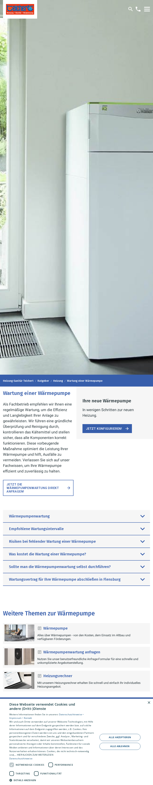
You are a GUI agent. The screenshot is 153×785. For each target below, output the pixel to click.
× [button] (148, 702)
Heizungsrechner (57, 676)
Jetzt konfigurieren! (104, 428)
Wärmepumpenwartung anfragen (71, 652)
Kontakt (28, 718)
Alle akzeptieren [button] (120, 737)
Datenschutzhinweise (21, 758)
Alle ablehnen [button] (119, 746)
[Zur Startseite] (20, 9)
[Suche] (131, 9)
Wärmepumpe (55, 628)
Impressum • (16, 718)
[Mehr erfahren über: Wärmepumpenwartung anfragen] (19, 656)
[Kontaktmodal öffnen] (138, 9)
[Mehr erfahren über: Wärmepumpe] (19, 633)
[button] (147, 9)
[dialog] (76, 742)
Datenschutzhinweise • (71, 714)
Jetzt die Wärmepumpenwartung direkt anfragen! (33, 488)
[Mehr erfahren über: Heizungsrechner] (19, 680)
